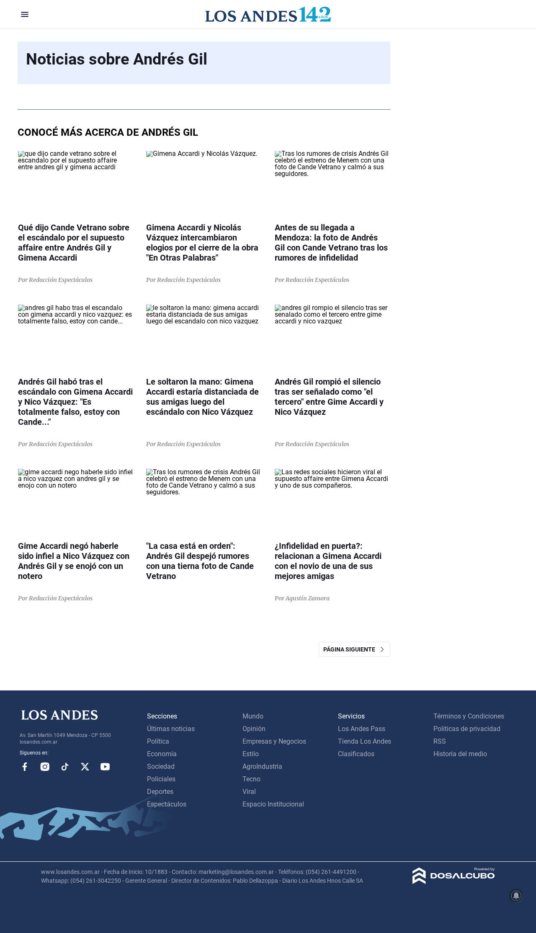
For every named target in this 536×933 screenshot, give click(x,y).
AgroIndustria (262, 766)
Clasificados (356, 754)
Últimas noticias (171, 729)
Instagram (45, 767)
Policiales (161, 779)
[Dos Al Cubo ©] (453, 882)
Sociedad (161, 766)
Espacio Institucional (273, 804)
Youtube (105, 767)
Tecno (251, 779)
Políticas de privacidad (466, 729)
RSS (439, 741)
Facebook (25, 767)
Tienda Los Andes (364, 741)
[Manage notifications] (516, 895)
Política (158, 741)
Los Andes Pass (361, 729)
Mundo (252, 716)
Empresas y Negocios (274, 741)
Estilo (250, 754)
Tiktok (65, 767)
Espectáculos (166, 804)
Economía (162, 754)
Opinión (253, 729)
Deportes (160, 792)
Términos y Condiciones (468, 716)
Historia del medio (460, 754)
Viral (249, 792)
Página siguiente (351, 649)
